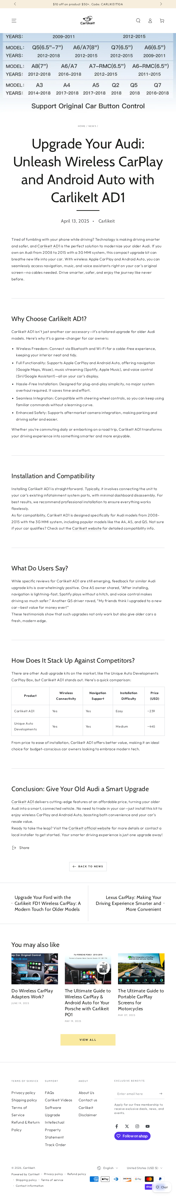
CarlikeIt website (87, 528)
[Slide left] (15, 4)
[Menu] (14, 21)
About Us (86, 1092)
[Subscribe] (162, 1094)
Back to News (90, 866)
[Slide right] (161, 4)
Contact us (88, 1100)
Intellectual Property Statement (54, 1129)
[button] (138, 21)
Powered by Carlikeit (25, 1174)
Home (82, 126)
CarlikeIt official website (90, 828)
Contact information (30, 1185)
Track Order (55, 1144)
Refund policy (76, 1174)
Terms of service (52, 1180)
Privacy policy (23, 1092)
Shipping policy (24, 1100)
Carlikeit (29, 1167)
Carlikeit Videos (58, 1100)
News (92, 126)
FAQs (49, 1092)
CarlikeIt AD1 (48, 246)
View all (88, 1039)
